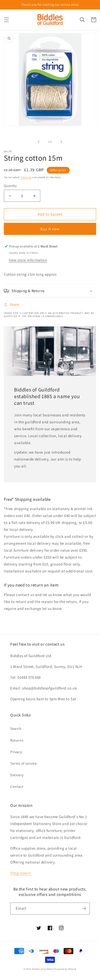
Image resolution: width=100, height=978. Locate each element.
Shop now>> (20, 872)
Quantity (10, 186)
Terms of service (23, 763)
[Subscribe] (83, 909)
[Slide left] (38, 141)
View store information (28, 260)
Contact (16, 786)
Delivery (17, 775)
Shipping (26, 177)
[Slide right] (61, 141)
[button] (6, 19)
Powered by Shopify (65, 968)
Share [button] (14, 304)
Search (16, 728)
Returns (16, 740)
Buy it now (50, 228)
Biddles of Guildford (43, 968)
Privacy (16, 752)
